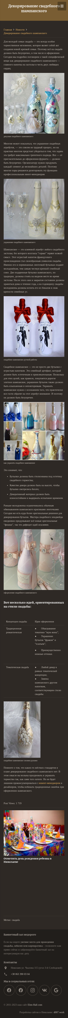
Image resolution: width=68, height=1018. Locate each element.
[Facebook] (9, 990)
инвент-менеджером (49, 783)
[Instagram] (32, 990)
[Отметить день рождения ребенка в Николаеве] (34, 812)
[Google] (56, 990)
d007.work (59, 1012)
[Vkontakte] (44, 990)
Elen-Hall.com (35, 1005)
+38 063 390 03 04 (20, 974)
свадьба (16, 920)
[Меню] (62, 6)
